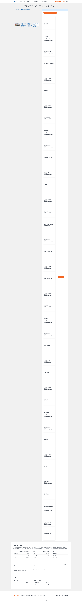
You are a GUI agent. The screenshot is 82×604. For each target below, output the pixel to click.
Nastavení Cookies (42, 595)
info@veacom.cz (44, 1)
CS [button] (66, 1)
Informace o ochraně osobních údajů (25, 595)
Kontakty (28, 1)
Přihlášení (63, 1)
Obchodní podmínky (33, 595)
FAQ (38, 595)
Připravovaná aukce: (50, 12)
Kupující (20, 1)
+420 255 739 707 (36, 1)
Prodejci (24, 1)
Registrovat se (58, 1)
